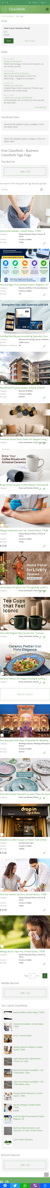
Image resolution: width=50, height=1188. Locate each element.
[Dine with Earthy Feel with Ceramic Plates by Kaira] (25, 774)
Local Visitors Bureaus (23, 1139)
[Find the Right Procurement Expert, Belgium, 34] (25, 265)
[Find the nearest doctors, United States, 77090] (25, 875)
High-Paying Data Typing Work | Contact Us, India (27, 1059)
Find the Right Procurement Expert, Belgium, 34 (24, 284)
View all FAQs (40, 107)
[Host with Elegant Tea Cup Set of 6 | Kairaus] (25, 613)
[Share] (45, 1185)
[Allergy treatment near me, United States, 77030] (25, 511)
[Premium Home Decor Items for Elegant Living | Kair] (25, 419)
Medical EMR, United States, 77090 (28, 1012)
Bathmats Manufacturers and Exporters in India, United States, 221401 (28, 1130)
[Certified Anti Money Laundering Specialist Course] (25, 316)
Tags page (19, 16)
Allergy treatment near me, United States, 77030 (24, 530)
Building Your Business (13, 85)
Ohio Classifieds (7, 16)
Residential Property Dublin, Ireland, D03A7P (22, 387)
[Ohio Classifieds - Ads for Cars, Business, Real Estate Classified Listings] (13, 9)
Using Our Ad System (13, 61)
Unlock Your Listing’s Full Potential (18, 97)
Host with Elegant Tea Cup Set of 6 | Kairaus (22, 633)
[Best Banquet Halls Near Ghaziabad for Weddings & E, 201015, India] (25, 721)
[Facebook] (5, 1185)
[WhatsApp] (25, 1185)
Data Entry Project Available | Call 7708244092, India (28, 1071)
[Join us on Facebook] (1, 1182)
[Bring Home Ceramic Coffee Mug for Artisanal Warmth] (25, 465)
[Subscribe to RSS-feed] (7, 1182)
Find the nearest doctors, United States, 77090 (23, 894)
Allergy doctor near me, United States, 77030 (22, 951)
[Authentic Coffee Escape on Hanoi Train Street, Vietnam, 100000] (25, 820)
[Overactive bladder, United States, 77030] (25, 211)
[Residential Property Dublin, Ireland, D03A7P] (25, 368)
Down (7, 35)
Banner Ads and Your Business (17, 73)
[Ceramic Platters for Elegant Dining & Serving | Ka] (25, 659)
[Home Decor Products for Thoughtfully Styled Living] (25, 568)
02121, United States (22, 1035)
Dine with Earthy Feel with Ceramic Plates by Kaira (25, 794)
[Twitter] (15, 1185)
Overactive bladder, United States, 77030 (20, 231)
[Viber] (35, 1185)
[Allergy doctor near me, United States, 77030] (25, 932)
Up (6, 31)
